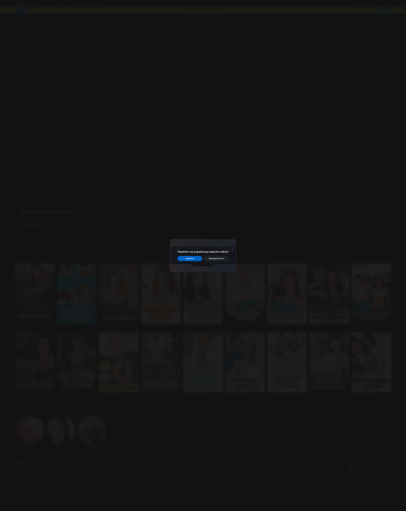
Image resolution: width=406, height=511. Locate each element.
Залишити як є (216, 258)
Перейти (189, 258)
